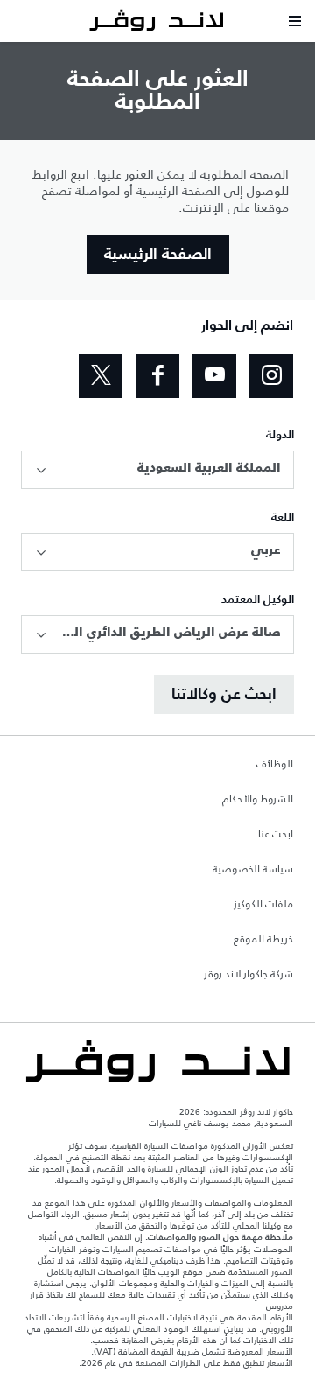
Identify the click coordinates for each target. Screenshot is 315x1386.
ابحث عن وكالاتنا (224, 695)
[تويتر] (100, 376)
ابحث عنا (275, 835)
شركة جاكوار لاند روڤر (248, 975)
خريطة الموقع (263, 940)
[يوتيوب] (214, 376)
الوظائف (274, 765)
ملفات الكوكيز (263, 905)
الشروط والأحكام (257, 800)
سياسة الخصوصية (253, 870)
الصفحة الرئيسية (158, 254)
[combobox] (157, 470)
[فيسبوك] (157, 376)
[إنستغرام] (271, 376)
